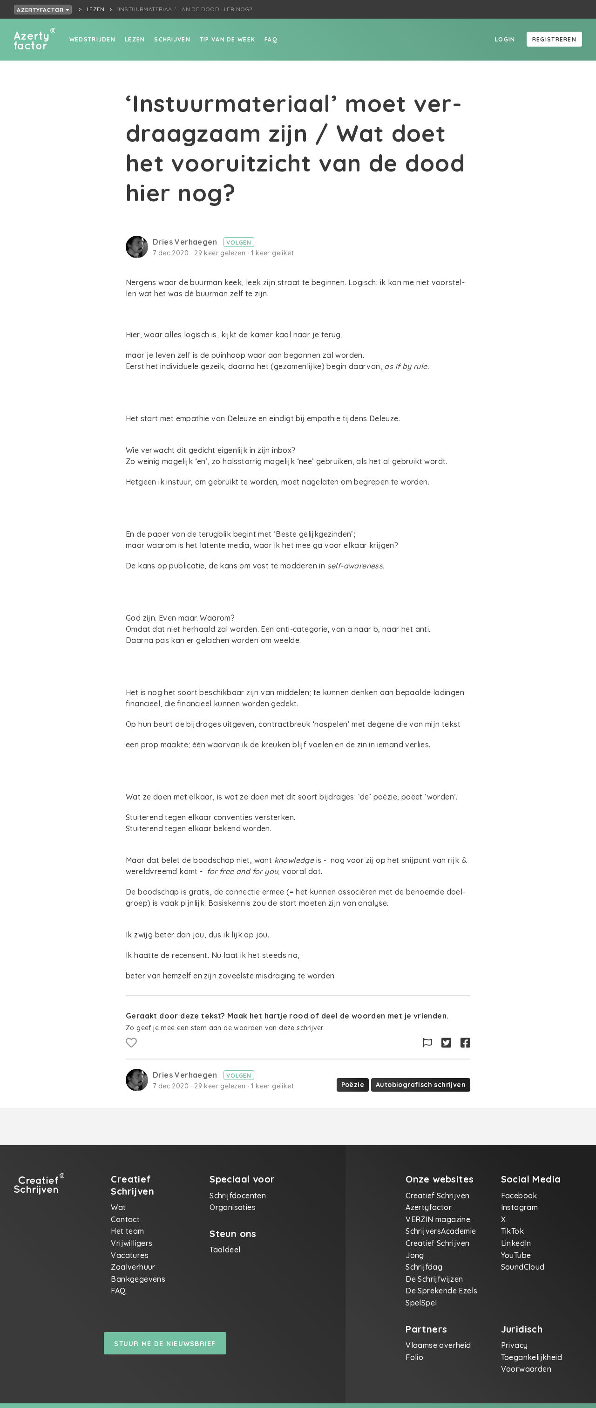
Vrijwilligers (131, 1243)
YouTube (516, 1255)
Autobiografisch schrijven (421, 1084)
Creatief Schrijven (437, 1195)
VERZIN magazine (438, 1219)
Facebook (519, 1195)
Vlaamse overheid (438, 1345)
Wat (118, 1207)
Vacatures (130, 1255)
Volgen (238, 242)
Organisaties (233, 1207)
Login (505, 39)
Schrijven (172, 39)
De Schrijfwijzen (434, 1279)
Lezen (135, 39)
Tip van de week (227, 39)
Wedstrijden (92, 39)
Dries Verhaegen (186, 241)
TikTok (512, 1231)
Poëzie (352, 1084)
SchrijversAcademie (441, 1231)
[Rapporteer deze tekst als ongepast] (427, 1043)
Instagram (519, 1207)
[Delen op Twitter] (446, 1043)
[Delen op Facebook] (465, 1043)
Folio (414, 1357)
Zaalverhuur (133, 1266)
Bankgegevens (138, 1279)
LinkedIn (516, 1243)
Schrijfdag (424, 1266)
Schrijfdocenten (238, 1195)
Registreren (554, 39)
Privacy (514, 1345)
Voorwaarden (526, 1369)
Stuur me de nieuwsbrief (165, 1344)
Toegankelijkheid (531, 1357)
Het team (127, 1231)
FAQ (270, 39)
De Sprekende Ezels (441, 1290)
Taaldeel (225, 1249)
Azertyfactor (41, 10)
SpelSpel (421, 1302)
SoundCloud (523, 1266)
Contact (125, 1219)
